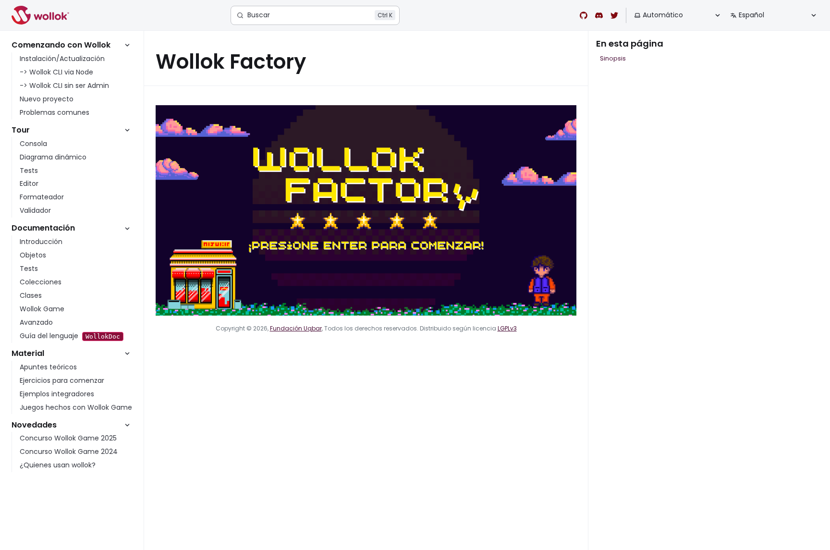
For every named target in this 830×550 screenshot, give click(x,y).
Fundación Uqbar (296, 328)
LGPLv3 (507, 328)
